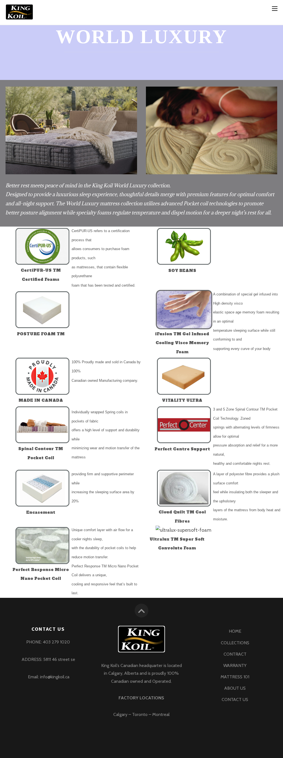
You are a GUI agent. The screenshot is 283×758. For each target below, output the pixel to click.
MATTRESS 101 (235, 676)
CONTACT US (235, 699)
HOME (235, 631)
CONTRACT (235, 654)
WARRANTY (235, 665)
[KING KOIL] (19, 17)
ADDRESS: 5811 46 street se (48, 659)
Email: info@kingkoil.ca (48, 676)
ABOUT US (235, 688)
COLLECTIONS (235, 642)
